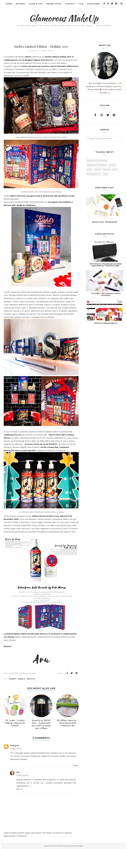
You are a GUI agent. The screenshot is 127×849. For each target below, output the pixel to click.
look (105, 174)
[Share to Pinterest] (77, 673)
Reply (75, 765)
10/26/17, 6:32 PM (22, 775)
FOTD (89, 169)
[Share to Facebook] (67, 673)
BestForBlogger (78, 846)
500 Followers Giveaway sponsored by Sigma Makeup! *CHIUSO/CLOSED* (106, 265)
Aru (18, 772)
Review (106, 169)
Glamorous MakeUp (63, 18)
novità (31, 679)
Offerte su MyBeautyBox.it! (105, 323)
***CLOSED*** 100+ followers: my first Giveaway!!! (106, 294)
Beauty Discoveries (97, 160)
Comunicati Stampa (96, 165)
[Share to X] (72, 673)
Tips (115, 169)
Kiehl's (22, 679)
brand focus (93, 174)
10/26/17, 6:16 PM (16, 749)
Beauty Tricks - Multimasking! (104, 222)
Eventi (12, 679)
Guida (97, 169)
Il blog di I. (15, 745)
